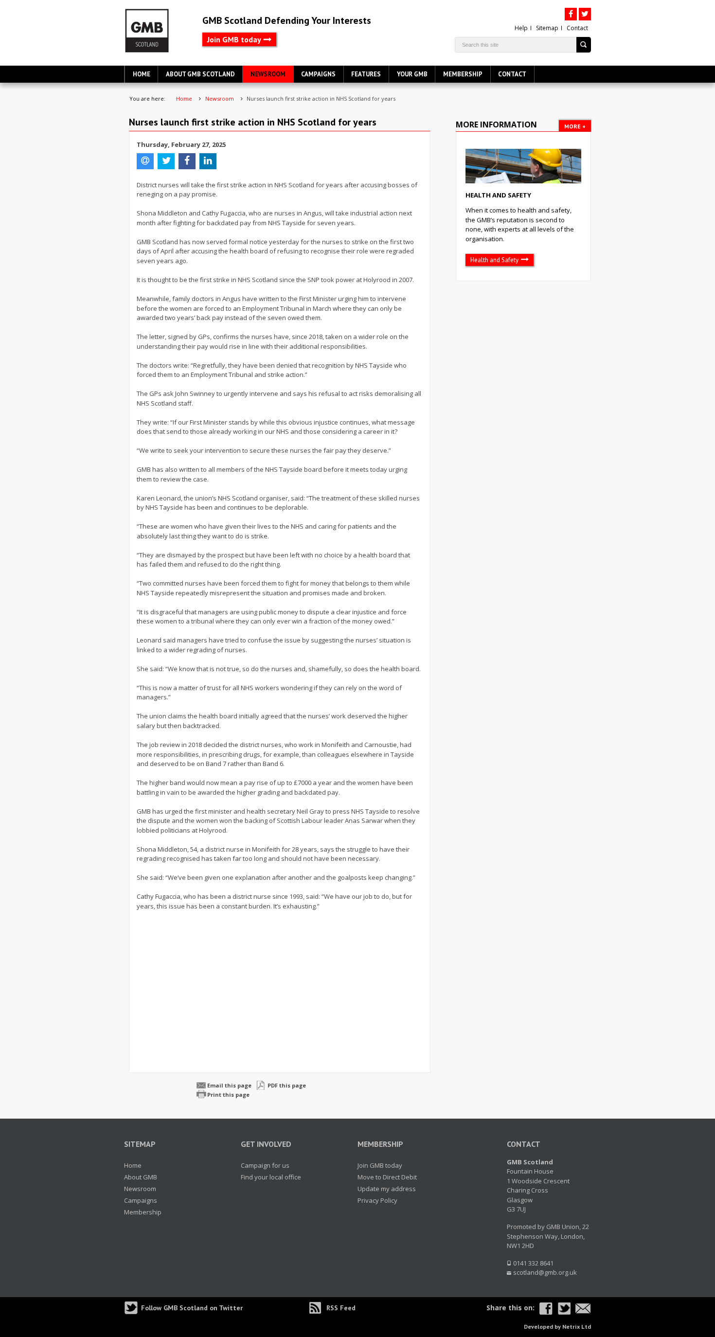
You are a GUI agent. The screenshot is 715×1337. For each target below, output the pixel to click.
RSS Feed (341, 1307)
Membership (463, 74)
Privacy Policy (377, 1200)
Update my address (387, 1188)
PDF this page (287, 1085)
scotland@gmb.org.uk (545, 1272)
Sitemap (547, 28)
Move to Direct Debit (387, 1177)
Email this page (229, 1085)
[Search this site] (583, 45)
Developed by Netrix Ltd (557, 1326)
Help (521, 28)
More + (575, 126)
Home (141, 74)
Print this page (228, 1094)
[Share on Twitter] (564, 1308)
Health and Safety (498, 195)
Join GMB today (234, 39)
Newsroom (268, 74)
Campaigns (318, 74)
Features (366, 74)
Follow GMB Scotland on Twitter (192, 1307)
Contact (577, 28)
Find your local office (271, 1177)
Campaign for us (265, 1165)
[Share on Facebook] (546, 1308)
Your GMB (412, 74)
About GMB (140, 1177)
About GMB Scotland (200, 74)
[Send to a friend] (583, 1308)
